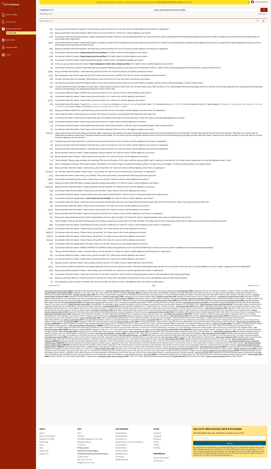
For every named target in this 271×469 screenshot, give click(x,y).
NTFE (51, 244)
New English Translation (223, 331)
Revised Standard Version (243, 349)
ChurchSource (121, 439)
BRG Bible (131, 293)
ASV (51, 33)
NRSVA (50, 228)
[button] (259, 2)
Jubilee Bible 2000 (115, 316)
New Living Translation (224, 337)
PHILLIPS (49, 133)
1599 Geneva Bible (182, 306)
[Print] (263, 21)
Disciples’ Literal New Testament (193, 299)
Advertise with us (84, 442)
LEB (51, 156)
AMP (51, 37)
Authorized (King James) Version (211, 316)
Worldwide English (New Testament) (111, 356)
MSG (51, 164)
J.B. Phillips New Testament (174, 314)
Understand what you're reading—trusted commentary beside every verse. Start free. (144, 2)
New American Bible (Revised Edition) (83, 325)
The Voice (146, 354)
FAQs (79, 433)
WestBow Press (121, 454)
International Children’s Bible (158, 312)
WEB (51, 270)
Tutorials (80, 436)
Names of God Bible (220, 324)
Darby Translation (120, 299)
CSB (51, 52)
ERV (51, 83)
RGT (51, 251)
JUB (51, 141)
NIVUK (50, 209)
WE (51, 274)
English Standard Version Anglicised (213, 304)
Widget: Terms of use (85, 462)
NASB (51, 183)
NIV (51, 206)
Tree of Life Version (202, 352)
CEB (51, 60)
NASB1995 (49, 187)
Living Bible (151, 320)
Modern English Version (125, 322)
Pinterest (157, 439)
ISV (51, 129)
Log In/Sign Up (261, 2)
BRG (51, 49)
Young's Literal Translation (215, 356)
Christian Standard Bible (82, 295)
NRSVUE (49, 240)
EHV (51, 93)
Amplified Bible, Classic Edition (56, 293)
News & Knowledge (47, 436)
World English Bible (255, 354)
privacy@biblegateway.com (222, 455)
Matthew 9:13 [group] (46, 21)
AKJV (51, 149)
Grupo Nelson (121, 445)
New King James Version (53, 337)
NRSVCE (50, 236)
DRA (51, 79)
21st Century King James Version (56, 291)
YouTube (156, 448)
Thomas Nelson (121, 451)
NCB (51, 190)
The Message (68, 322)
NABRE (50, 179)
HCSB (51, 121)
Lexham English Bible (70, 320)
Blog (41, 448)
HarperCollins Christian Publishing (129, 442)
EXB (51, 104)
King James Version (177, 316)
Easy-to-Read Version (232, 300)
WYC (51, 278)
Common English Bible (111, 296)
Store (41, 445)
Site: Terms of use (84, 459)
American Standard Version (116, 291)
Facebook (157, 433)
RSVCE (50, 259)
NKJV (51, 213)
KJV (51, 145)
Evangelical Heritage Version (193, 302)
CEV (51, 67)
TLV (51, 263)
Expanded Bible (108, 306)
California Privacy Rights (87, 451)
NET (51, 198)
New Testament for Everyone (210, 347)
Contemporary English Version (228, 296)
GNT (51, 118)
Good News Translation (100, 310)
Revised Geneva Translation (179, 349)
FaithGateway (120, 433)
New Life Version (167, 337)
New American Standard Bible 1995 (170, 329)
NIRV (51, 202)
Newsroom (43, 451)
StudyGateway (121, 436)
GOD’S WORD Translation (214, 308)
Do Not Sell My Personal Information (92, 454)
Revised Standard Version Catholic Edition (218, 351)
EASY (51, 86)
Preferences (158, 461)
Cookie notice (82, 457)
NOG (51, 175)
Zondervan (119, 457)
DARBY (50, 71)
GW (51, 114)
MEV (51, 168)
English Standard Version (77, 304)
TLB (51, 160)
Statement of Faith (46, 439)
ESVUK (50, 100)
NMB (51, 225)
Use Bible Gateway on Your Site (89, 439)
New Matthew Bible (172, 339)
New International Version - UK (130, 335)
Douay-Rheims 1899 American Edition (159, 300)
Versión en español (161, 458)
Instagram (157, 436)
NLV (51, 217)
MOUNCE (49, 171)
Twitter (156, 445)
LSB (51, 152)
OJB (51, 247)
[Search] (264, 10)
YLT (51, 282)
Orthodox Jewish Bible (102, 349)
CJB (51, 64)
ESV (51, 96)
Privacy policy (83, 448)
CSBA (51, 56)
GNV (51, 110)
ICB (51, 125)
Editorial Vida (120, 448)
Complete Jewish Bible (164, 296)
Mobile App (43, 442)
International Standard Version (56, 314)
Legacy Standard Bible (88, 318)
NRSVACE (49, 232)
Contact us (81, 445)
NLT (51, 221)
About (41, 433)
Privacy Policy (198, 455)
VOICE (50, 266)
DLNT (51, 75)
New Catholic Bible (66, 331)
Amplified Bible (182, 291)
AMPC (50, 42)
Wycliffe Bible (177, 356)
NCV (51, 194)
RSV (51, 255)
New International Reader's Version (108, 333)
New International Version (211, 333)
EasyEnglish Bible (70, 302)
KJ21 (51, 29)
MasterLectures (121, 459)
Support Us (43, 454)
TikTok (156, 442)
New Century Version (137, 331)
